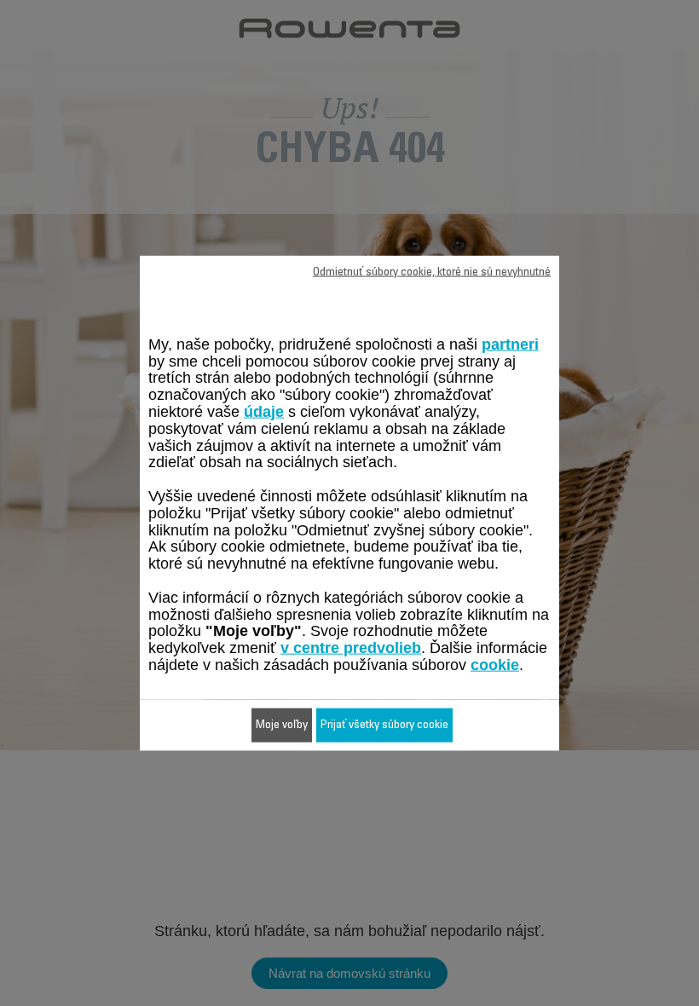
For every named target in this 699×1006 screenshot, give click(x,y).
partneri (510, 343)
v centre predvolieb (350, 647)
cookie (495, 665)
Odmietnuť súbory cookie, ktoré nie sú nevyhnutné (432, 273)
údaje (264, 411)
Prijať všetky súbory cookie (384, 725)
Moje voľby (282, 725)
